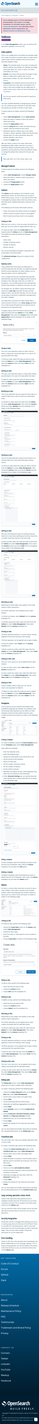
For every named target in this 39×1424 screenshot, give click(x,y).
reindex (6, 394)
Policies (3, 55)
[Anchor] (13, 52)
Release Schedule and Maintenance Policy (16, 31)
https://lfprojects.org (26, 1420)
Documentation (8, 10)
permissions (33, 1222)
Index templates (6, 707)
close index (7, 351)
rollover (20, 137)
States (16, 71)
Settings (3, 154)
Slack (3, 1280)
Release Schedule (10, 1305)
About (4, 1299)
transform (4, 1142)
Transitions (6, 91)
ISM (2, 277)
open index (7, 374)
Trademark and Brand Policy (16, 1327)
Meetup (5, 1375)
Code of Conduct (10, 1263)
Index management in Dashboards (9, 15)
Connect (5, 1352)
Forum (4, 1269)
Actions (5, 80)
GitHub (4, 1274)
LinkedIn (5, 1364)
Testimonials (7, 1322)
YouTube (5, 1369)
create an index (15, 224)
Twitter (4, 1358)
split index (7, 534)
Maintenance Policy (11, 1311)
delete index (5, 688)
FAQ (3, 1316)
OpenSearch (11, 4)
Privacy (4, 1333)
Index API (22, 46)
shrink (6, 458)
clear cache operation (11, 662)
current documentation (10, 26)
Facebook (6, 1380)
